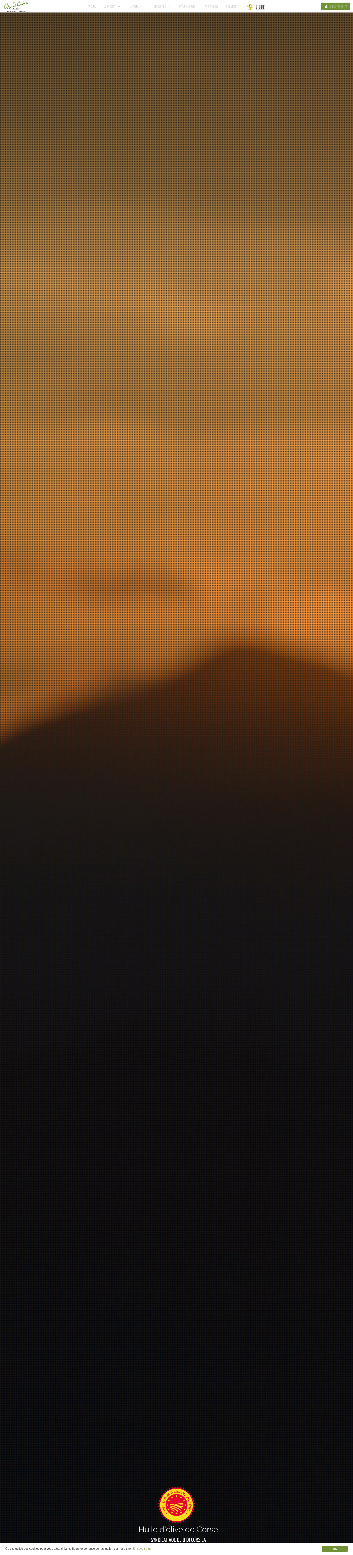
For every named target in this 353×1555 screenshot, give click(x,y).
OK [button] (335, 1548)
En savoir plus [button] (142, 1548)
